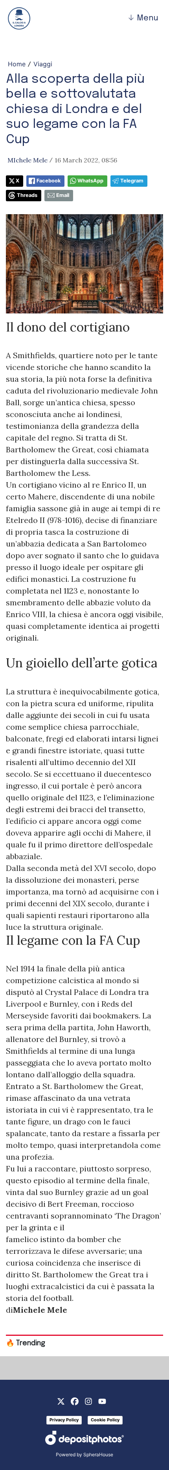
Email (62, 195)
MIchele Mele (27, 160)
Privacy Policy (64, 1420)
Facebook (49, 181)
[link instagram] (88, 1401)
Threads (27, 195)
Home (17, 64)
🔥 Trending (25, 1343)
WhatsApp (90, 181)
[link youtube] (102, 1401)
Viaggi (42, 64)
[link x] (61, 1401)
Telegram (131, 181)
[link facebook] (75, 1401)
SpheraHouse (98, 1454)
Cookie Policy (105, 1420)
